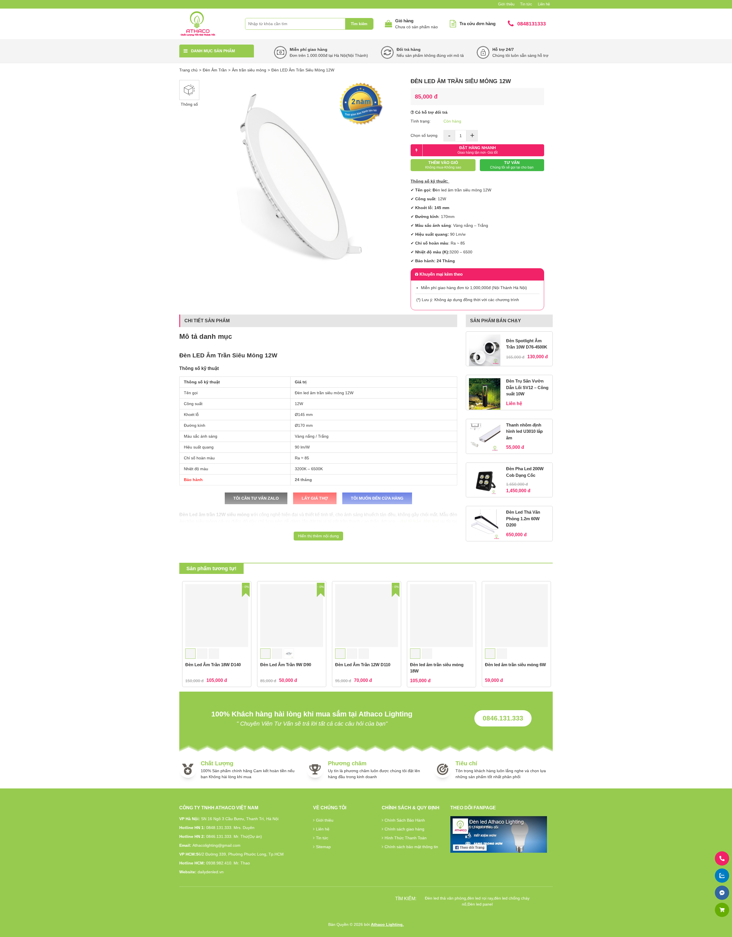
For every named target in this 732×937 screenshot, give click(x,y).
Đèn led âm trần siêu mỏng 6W (515, 664)
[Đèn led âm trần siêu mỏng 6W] (516, 615)
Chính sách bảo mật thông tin (411, 846)
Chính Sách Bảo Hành (405, 820)
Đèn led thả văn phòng (445, 898)
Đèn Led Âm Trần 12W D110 (362, 664)
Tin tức (526, 4)
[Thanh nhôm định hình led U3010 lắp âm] (484, 437)
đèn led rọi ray (480, 898)
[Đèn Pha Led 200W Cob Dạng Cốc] (484, 481)
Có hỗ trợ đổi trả (430, 112)
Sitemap (323, 846)
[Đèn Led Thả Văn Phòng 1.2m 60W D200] (484, 525)
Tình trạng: (421, 121)
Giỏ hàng (404, 20)
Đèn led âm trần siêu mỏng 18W (437, 668)
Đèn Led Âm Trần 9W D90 (285, 664)
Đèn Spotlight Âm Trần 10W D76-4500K (526, 344)
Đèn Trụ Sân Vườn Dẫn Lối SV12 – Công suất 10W (527, 387)
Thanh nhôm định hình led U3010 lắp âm (524, 431)
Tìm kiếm (359, 24)
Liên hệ (544, 4)
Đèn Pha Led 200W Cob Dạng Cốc (525, 472)
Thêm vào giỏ (443, 164)
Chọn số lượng (424, 135)
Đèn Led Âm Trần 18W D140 (213, 664)
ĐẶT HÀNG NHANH (478, 150)
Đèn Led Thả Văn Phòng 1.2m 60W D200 (523, 518)
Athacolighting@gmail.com (216, 845)
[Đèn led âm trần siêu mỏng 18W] (441, 615)
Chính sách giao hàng (404, 829)
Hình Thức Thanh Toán (406, 838)
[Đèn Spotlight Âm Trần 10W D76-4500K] (484, 350)
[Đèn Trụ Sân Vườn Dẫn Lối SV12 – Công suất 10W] (484, 394)
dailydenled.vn (211, 872)
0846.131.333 (503, 718)
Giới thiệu (506, 4)
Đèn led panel (480, 904)
